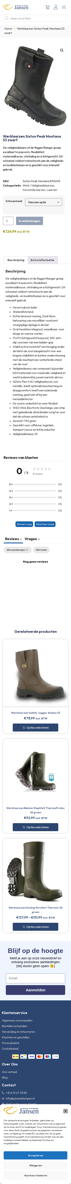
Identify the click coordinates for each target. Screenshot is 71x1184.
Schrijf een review (45, 524)
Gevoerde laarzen (34, 190)
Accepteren (35, 1155)
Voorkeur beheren (35, 1175)
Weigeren (35, 1165)
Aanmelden (35, 990)
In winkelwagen (29, 221)
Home (8, 28)
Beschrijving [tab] (15, 260)
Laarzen (52, 190)
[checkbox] (41, 550)
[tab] (32, 539)
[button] (65, 1111)
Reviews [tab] (13, 538)
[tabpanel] (35, 573)
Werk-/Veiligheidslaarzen (38, 185)
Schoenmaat (14, 201)
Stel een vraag (24, 524)
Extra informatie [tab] (42, 260)
